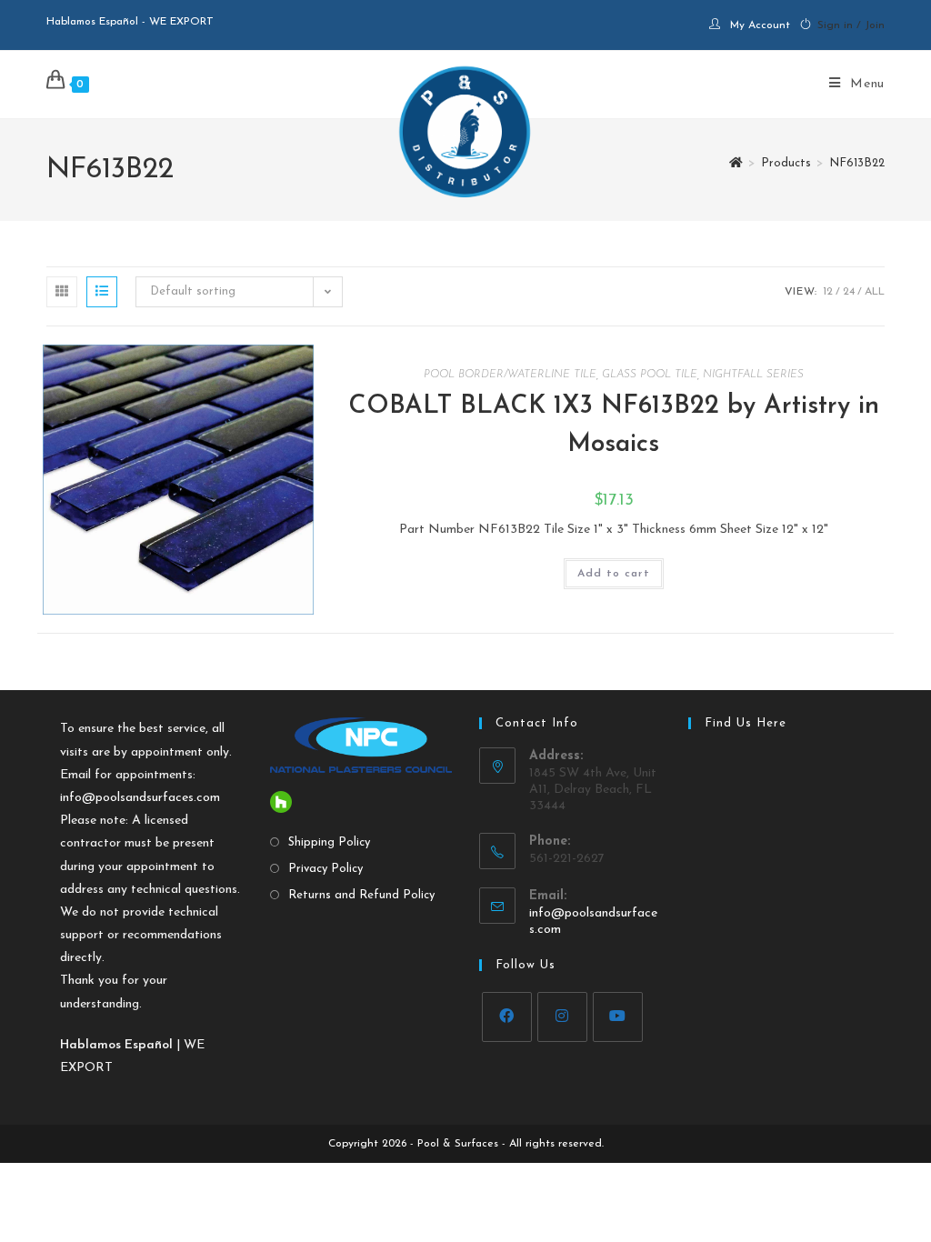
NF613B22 (857, 163)
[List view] (101, 291)
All (875, 291)
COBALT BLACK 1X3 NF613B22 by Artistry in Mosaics (613, 425)
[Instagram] (562, 1017)
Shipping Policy (329, 842)
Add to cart (613, 573)
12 (828, 291)
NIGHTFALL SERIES (753, 374)
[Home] (736, 163)
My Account (760, 25)
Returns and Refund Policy (361, 895)
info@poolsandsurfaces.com (140, 798)
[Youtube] (618, 1017)
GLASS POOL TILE (649, 374)
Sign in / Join (851, 25)
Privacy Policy (325, 869)
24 (849, 291)
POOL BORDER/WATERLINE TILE (510, 374)
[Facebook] (507, 1017)
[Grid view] (61, 291)
